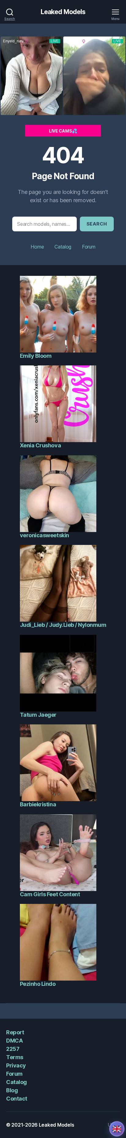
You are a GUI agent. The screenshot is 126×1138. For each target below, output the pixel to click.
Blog (12, 1090)
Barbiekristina (38, 804)
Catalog (62, 247)
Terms (14, 1057)
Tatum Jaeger (38, 715)
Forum (88, 247)
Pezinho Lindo (38, 984)
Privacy (16, 1065)
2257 (12, 1049)
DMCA (14, 1040)
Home (37, 247)
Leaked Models (63, 12)
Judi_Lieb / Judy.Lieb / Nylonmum (63, 625)
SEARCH (97, 224)
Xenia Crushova (40, 445)
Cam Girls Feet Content (50, 894)
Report (15, 1032)
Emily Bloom (36, 356)
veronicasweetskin (44, 535)
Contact (16, 1098)
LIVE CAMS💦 (63, 130)
